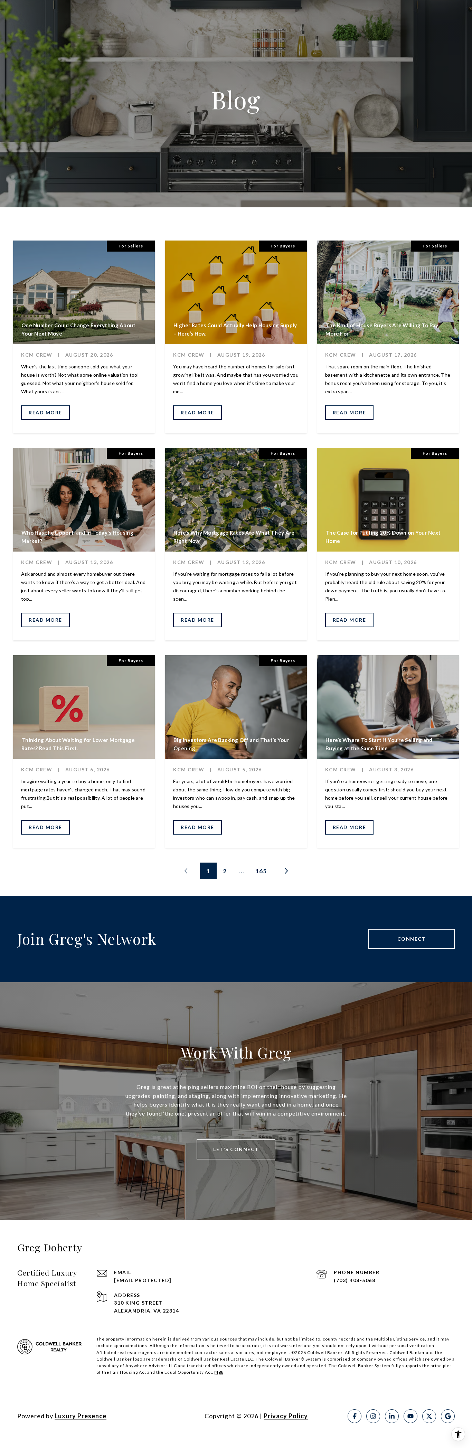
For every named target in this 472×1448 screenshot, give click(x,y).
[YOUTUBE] (410, 1416)
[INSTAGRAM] (373, 1416)
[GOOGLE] (448, 1416)
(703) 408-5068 (354, 1280)
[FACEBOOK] (354, 1416)
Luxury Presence (80, 1416)
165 (261, 871)
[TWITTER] (429, 1416)
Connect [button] (411, 939)
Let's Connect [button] (236, 1149)
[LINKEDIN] (392, 1416)
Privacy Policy (286, 1416)
